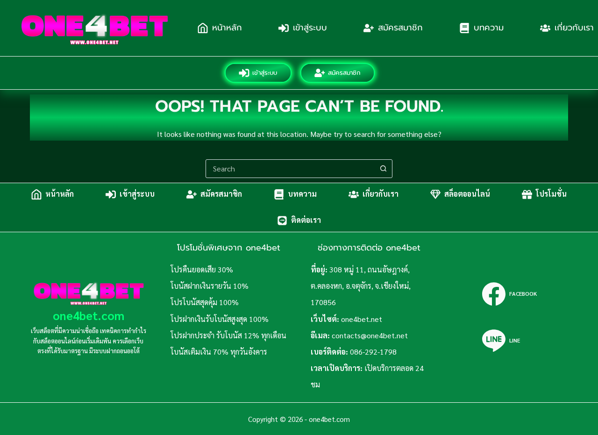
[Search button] (383, 169)
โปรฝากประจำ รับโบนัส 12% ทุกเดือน (228, 335)
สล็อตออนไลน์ (467, 194)
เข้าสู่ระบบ (310, 27)
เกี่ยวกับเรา (381, 194)
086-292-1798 (373, 352)
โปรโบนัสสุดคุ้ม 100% (205, 302)
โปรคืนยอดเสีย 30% (202, 269)
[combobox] (290, 168)
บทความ (489, 27)
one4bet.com (88, 315)
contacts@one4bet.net (370, 335)
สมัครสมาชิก (400, 27)
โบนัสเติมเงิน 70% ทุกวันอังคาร (219, 352)
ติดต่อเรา (306, 220)
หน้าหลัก (227, 27)
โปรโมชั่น (551, 194)
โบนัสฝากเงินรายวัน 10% (210, 286)
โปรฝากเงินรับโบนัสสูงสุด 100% (220, 319)
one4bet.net (361, 319)
